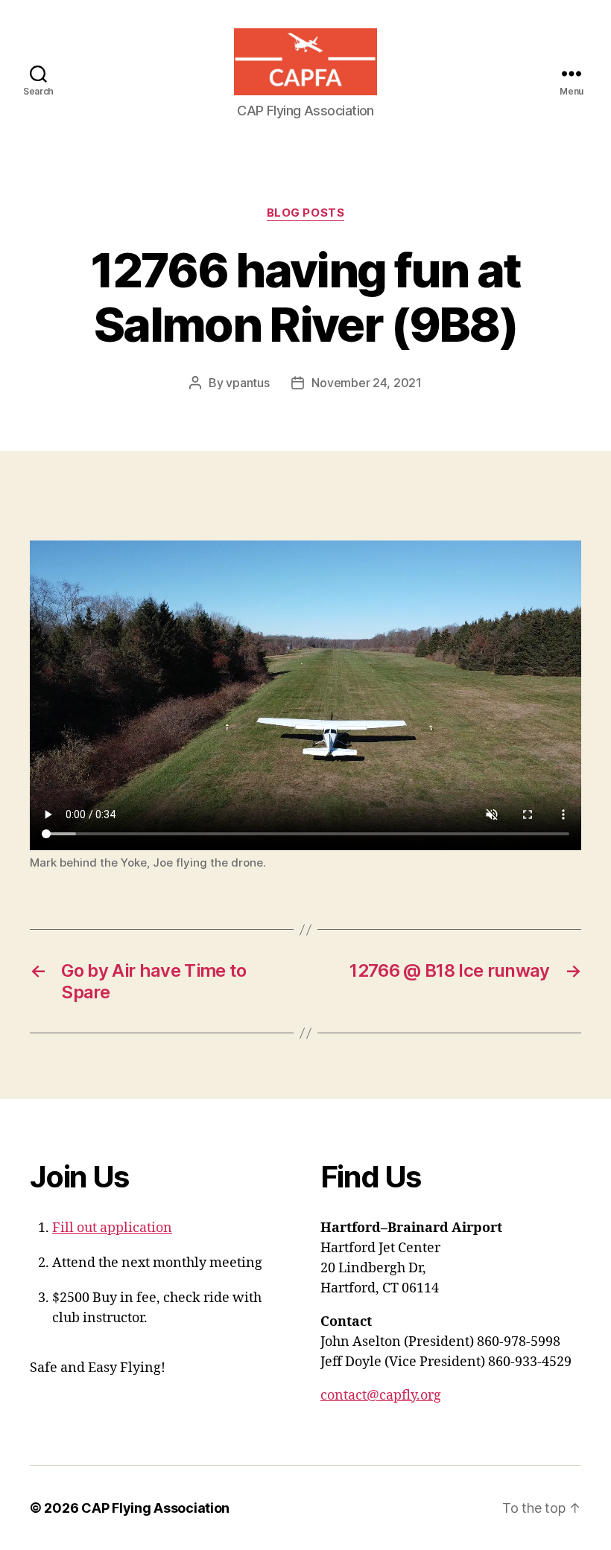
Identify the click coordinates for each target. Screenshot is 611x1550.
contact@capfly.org (380, 1395)
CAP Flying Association (155, 1508)
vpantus (247, 382)
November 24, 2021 (366, 382)
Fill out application (112, 1228)
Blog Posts (306, 213)
